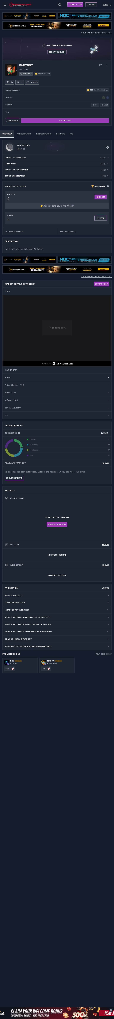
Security (60, 133)
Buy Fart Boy (65, 120)
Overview (7, 133)
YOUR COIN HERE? (104, 654)
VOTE (102, 218)
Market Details (23, 133)
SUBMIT (104, 432)
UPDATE (105, 587)
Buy (101, 283)
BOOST (102, 197)
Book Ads (91, 4)
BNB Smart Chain (44, 74)
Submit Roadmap (14, 478)
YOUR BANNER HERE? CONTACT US (96, 33)
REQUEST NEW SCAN (57, 524)
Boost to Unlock (57, 52)
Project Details (44, 133)
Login (105, 4)
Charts (12, 120)
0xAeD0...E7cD (99, 90)
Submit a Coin (75, 4)
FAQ (71, 133)
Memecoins (27, 74)
